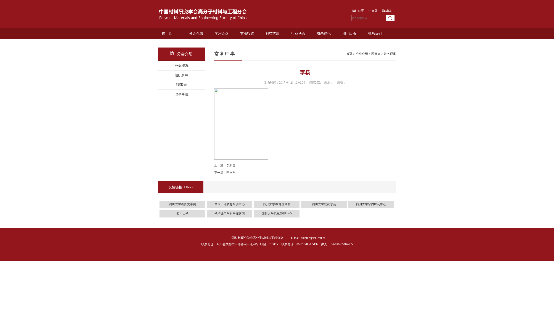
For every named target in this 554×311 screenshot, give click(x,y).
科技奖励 (273, 33)
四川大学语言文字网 (182, 204)
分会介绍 (196, 33)
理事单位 (181, 94)
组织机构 (181, 75)
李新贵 (230, 165)
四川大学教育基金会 (276, 204)
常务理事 (390, 54)
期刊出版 (349, 33)
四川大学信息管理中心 (277, 213)
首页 (361, 10)
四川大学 (182, 213)
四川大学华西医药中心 (371, 204)
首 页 (167, 33)
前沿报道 (247, 33)
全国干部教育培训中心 (229, 204)
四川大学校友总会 (324, 204)
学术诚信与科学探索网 (229, 213)
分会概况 (181, 66)
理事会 (181, 85)
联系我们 (375, 33)
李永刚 (230, 172)
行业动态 (298, 33)
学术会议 (222, 33)
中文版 (373, 10)
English (386, 10)
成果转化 (324, 33)
